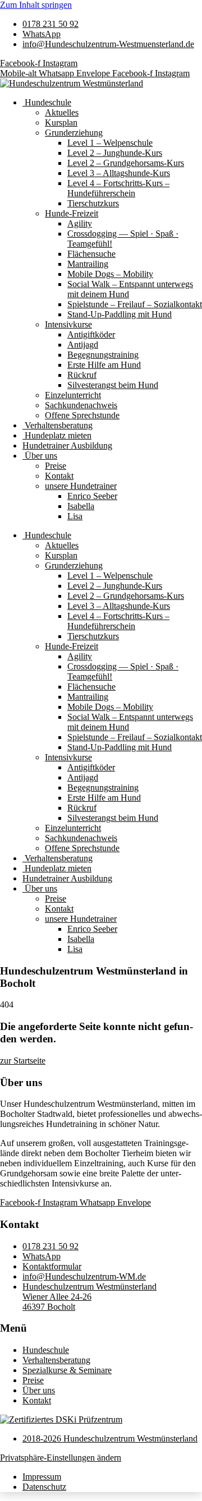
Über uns (39, 455)
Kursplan (61, 122)
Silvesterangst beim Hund (112, 385)
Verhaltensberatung (57, 425)
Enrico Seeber (92, 496)
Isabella (80, 506)
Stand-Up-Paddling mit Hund (119, 314)
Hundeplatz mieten (56, 435)
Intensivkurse (68, 324)
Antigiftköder (91, 334)
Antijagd (82, 344)
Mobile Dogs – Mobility (110, 274)
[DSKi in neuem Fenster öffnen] (61, 1419)
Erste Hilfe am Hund (104, 365)
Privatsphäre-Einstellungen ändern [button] (60, 1457)
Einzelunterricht (73, 395)
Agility (79, 223)
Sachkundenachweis (81, 405)
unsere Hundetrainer (81, 486)
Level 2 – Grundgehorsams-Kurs (125, 163)
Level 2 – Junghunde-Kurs (114, 153)
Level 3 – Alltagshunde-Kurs (118, 173)
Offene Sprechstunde (82, 415)
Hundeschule (46, 102)
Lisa (74, 516)
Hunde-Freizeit (71, 213)
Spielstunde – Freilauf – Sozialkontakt (134, 304)
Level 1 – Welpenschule (110, 142)
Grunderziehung (74, 132)
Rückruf (82, 375)
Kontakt (59, 476)
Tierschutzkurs (93, 203)
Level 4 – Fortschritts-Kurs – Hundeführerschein (118, 188)
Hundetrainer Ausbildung (67, 445)
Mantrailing (87, 264)
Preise (55, 465)
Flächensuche (91, 253)
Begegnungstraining (103, 354)
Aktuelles (62, 112)
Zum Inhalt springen (36, 5)
